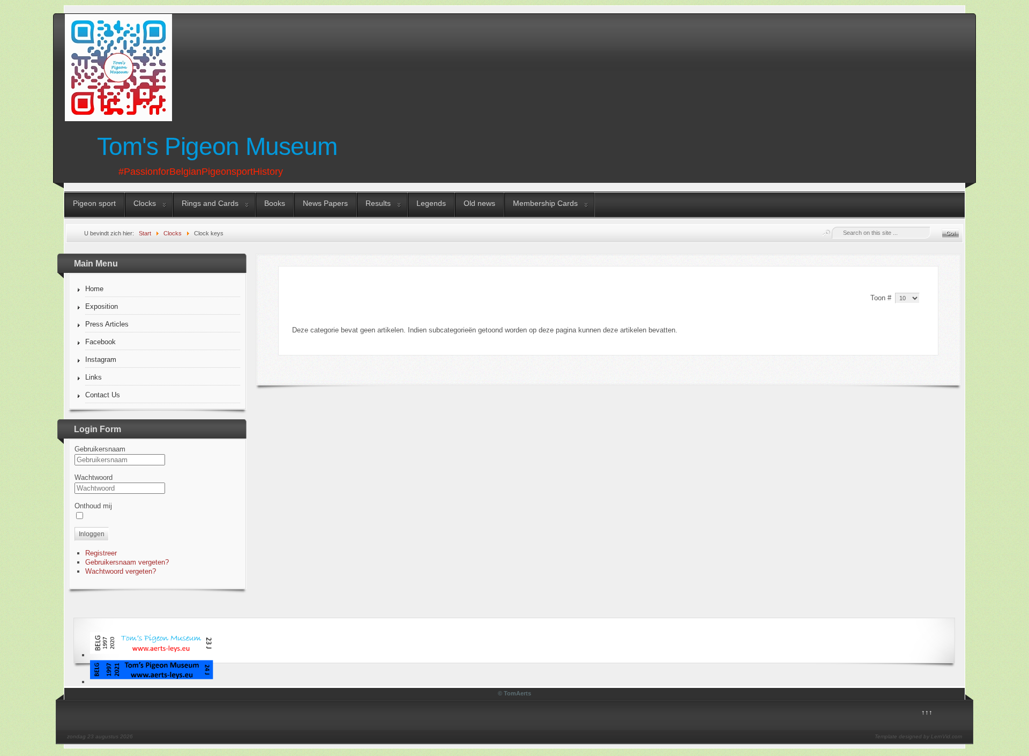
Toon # (881, 298)
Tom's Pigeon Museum (217, 146)
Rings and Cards (210, 203)
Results (378, 203)
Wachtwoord (93, 477)
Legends (431, 203)
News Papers (325, 203)
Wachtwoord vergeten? (120, 571)
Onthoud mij (93, 506)
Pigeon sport (94, 203)
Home (94, 289)
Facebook (100, 342)
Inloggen (92, 534)
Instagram (100, 359)
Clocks (144, 203)
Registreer (101, 553)
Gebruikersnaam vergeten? (127, 562)
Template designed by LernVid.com (918, 736)
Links (93, 377)
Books (274, 203)
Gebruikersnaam (99, 449)
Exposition (101, 306)
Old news (479, 203)
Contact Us (102, 395)
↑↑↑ (927, 712)
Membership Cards (545, 203)
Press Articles (107, 324)
